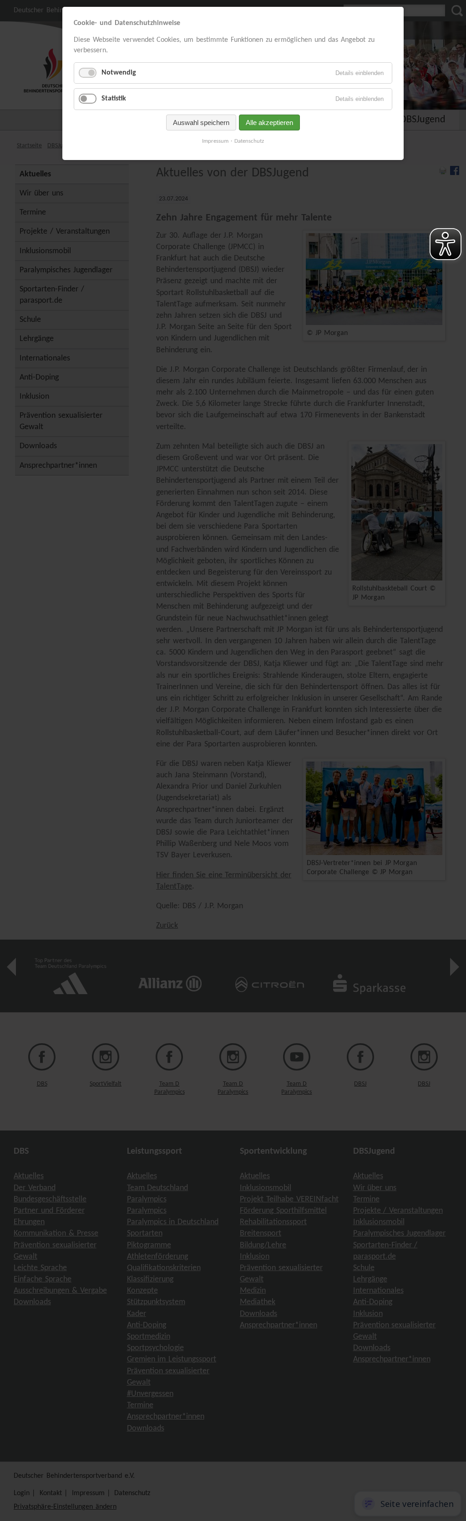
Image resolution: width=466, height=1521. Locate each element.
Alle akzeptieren (269, 122)
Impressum (215, 141)
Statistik (113, 98)
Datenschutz (249, 141)
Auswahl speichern (201, 122)
